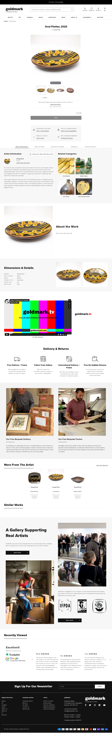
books (3, 707)
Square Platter (78, 491)
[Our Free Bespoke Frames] (82, 412)
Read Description (55, 104)
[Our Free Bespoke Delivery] (30, 412)
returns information (49, 709)
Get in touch (40, 138)
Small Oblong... (34, 491)
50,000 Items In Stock (56, 2)
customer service (28, 701)
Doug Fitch (57, 29)
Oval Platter (56, 491)
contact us (26, 707)
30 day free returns (67, 138)
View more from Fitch (23, 163)
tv (2, 713)
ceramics (4, 705)
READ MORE (17, 552)
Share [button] (45, 97)
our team (25, 705)
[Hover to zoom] (56, 59)
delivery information (49, 707)
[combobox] (52, 10)
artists (3, 701)
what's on (4, 709)
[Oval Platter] (41, 90)
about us (4, 711)
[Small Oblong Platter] (34, 477)
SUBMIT (99, 686)
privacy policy (47, 703)
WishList (91, 10)
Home (6, 21)
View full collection (102, 465)
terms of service (48, 701)
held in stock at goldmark (68, 131)
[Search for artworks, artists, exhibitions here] (72, 9)
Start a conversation (42, 131)
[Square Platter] (77, 477)
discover (4, 715)
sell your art (26, 709)
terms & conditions (49, 705)
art (2, 703)
